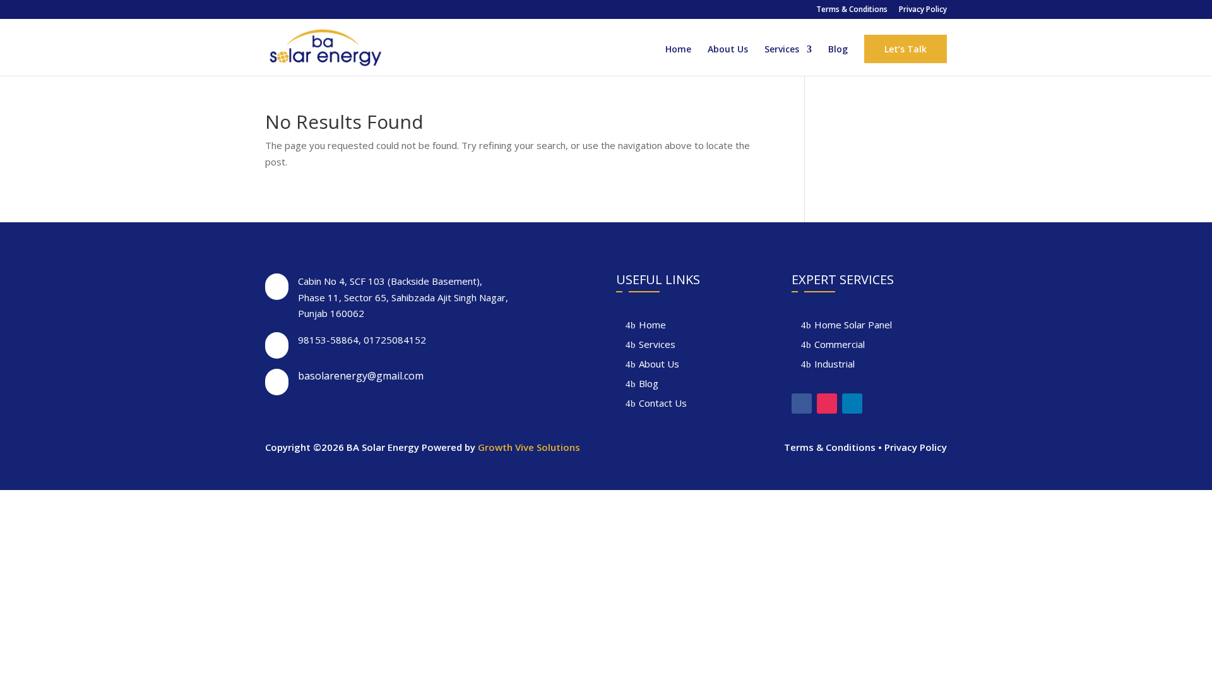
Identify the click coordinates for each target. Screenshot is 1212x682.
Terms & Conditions (852, 10)
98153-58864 (328, 339)
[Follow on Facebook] (802, 403)
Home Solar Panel (853, 324)
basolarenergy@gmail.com (361, 376)
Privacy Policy (923, 10)
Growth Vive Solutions (529, 447)
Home (678, 50)
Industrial (834, 363)
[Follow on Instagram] (827, 403)
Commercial (839, 344)
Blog (838, 50)
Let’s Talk (905, 49)
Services (781, 50)
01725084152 (395, 339)
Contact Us (663, 403)
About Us (728, 50)
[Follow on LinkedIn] (852, 403)
